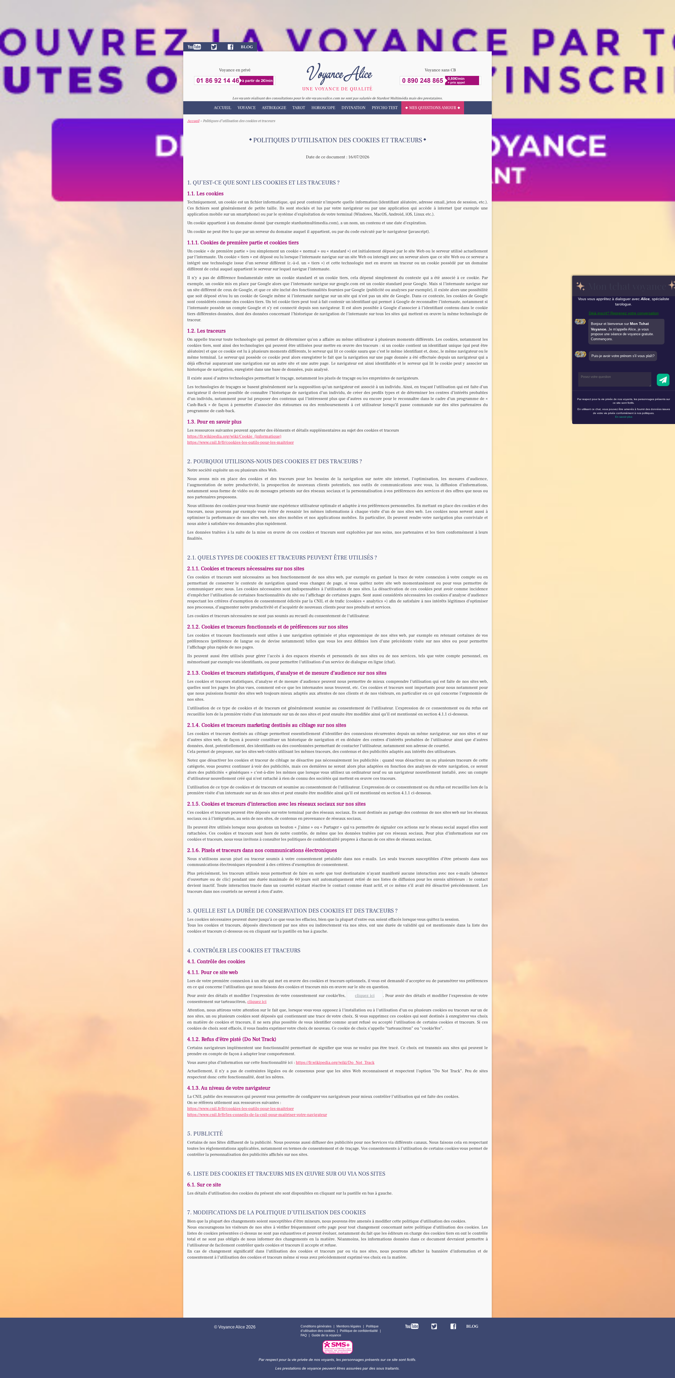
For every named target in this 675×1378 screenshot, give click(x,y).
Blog (246, 46)
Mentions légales (348, 1326)
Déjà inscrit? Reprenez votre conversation (624, 313)
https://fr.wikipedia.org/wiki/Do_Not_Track (335, 1062)
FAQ (304, 1335)
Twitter (214, 46)
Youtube (194, 46)
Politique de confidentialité (359, 1331)
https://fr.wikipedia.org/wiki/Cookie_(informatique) (234, 436)
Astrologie (274, 107)
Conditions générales (316, 1326)
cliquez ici (257, 1001)
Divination (353, 107)
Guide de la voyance (326, 1335)
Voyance (246, 107)
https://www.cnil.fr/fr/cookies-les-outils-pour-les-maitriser (240, 442)
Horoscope (323, 107)
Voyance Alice (337, 72)
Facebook (230, 46)
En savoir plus (623, 416)
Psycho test (385, 107)
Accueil (222, 107)
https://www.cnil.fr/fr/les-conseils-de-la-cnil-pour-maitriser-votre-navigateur (257, 1114)
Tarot (298, 107)
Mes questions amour (432, 107)
